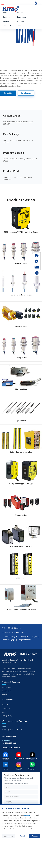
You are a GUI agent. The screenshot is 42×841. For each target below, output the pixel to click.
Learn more (8, 836)
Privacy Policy (7, 716)
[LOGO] (11, 8)
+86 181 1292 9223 (9, 743)
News (19, 26)
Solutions (6, 17)
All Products (6, 687)
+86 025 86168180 (9, 736)
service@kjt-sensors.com (12, 730)
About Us (20, 21)
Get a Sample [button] (25, 93)
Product (20, 13)
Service (6, 21)
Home (5, 13)
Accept (35, 836)
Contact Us (7, 26)
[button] (37, 255)
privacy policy (29, 815)
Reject (22, 836)
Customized (21, 17)
